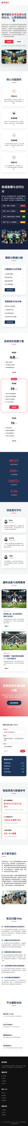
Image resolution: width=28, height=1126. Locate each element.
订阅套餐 (4, 1081)
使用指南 (4, 1095)
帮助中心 (4, 1092)
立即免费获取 (14, 703)
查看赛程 (19, 41)
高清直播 (4, 1076)
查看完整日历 (10, 289)
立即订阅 (14, 407)
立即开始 (14, 372)
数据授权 (4, 1114)
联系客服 (4, 1100)
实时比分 (4, 1078)
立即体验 (9, 41)
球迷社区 (4, 1083)
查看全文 (6, 626)
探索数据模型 (10, 322)
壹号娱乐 (5, 2)
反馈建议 (4, 1098)
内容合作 (4, 1112)
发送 (23, 751)
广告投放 (4, 1109)
